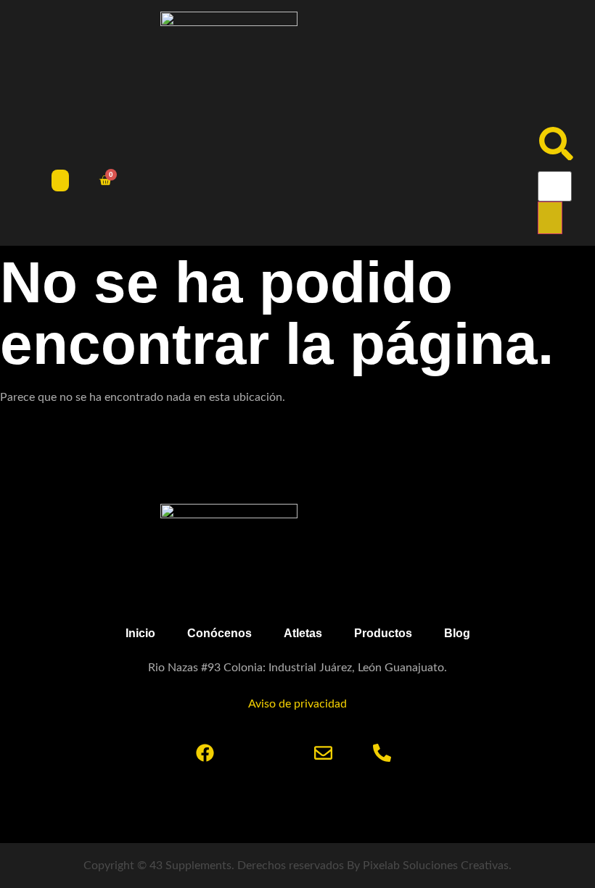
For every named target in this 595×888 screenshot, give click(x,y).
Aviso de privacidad (297, 704)
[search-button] (550, 218)
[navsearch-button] (556, 156)
